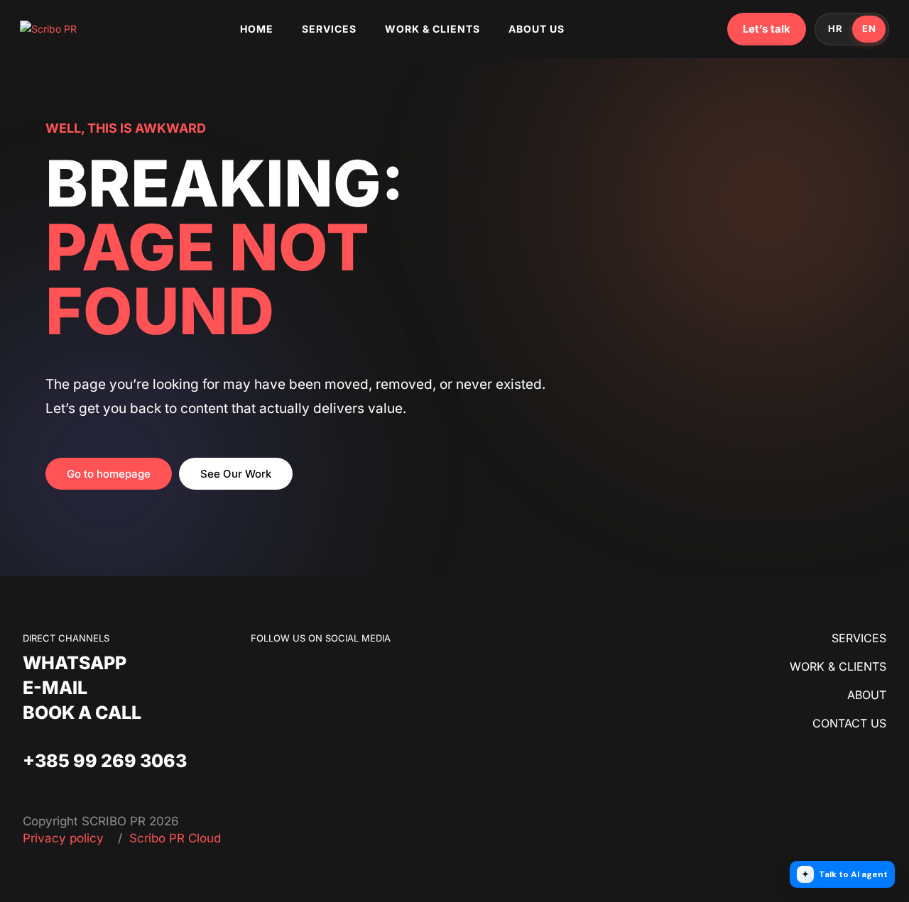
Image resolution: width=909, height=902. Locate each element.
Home (256, 29)
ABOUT (866, 695)
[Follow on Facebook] (262, 672)
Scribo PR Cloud (175, 838)
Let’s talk (766, 28)
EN (869, 28)
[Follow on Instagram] (290, 672)
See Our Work (235, 473)
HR (835, 28)
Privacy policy (65, 838)
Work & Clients (432, 29)
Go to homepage (109, 473)
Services (329, 29)
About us (536, 29)
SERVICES (859, 638)
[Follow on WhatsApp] (318, 672)
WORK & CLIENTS (838, 666)
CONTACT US (849, 723)
